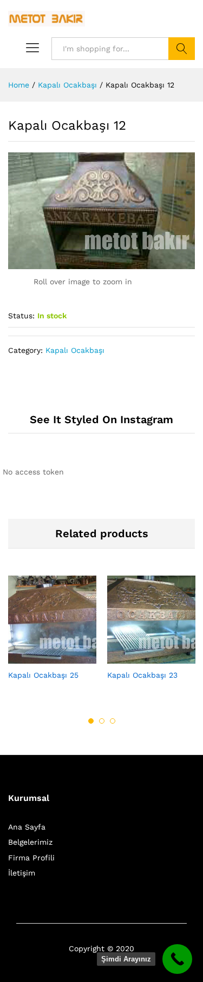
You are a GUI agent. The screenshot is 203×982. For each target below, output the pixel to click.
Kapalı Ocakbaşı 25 (43, 675)
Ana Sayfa (26, 827)
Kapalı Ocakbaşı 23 (142, 675)
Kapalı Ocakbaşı (74, 350)
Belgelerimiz (30, 842)
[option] (52, 637)
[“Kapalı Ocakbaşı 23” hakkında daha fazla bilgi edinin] (139, 657)
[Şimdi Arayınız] (177, 959)
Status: (21, 315)
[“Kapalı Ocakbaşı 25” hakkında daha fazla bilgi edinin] (40, 657)
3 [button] (112, 721)
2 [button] (101, 721)
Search (181, 48)
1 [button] (91, 721)
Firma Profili (31, 857)
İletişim (21, 873)
